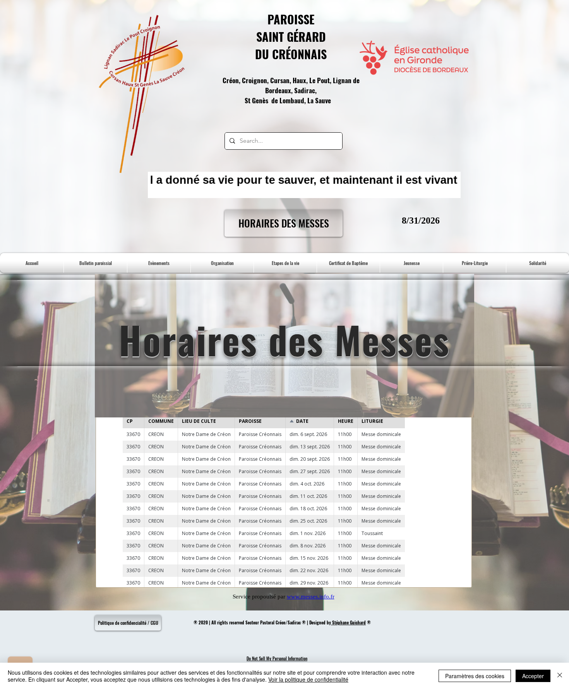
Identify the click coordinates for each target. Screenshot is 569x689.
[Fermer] (559, 676)
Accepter (533, 676)
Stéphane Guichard (348, 622)
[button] (348, 263)
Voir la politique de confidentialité (308, 679)
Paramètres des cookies (474, 676)
